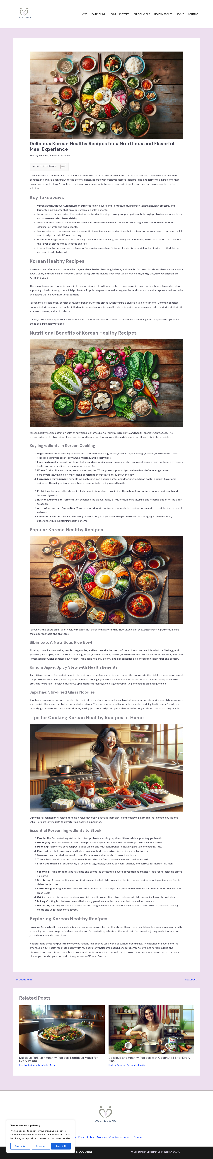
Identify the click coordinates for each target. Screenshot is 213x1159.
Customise (20, 1146)
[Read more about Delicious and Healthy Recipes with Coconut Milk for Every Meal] (151, 1029)
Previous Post (22, 979)
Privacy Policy (86, 1137)
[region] (40, 1136)
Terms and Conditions (109, 1137)
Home (84, 14)
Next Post (192, 979)
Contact (193, 14)
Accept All (61, 1146)
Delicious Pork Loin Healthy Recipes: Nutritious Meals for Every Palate (58, 1059)
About (180, 14)
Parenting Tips (142, 14)
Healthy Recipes (163, 14)
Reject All (41, 1146)
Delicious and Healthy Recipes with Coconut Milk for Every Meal (149, 1059)
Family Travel (99, 14)
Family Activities (120, 14)
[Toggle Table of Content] (61, 166)
